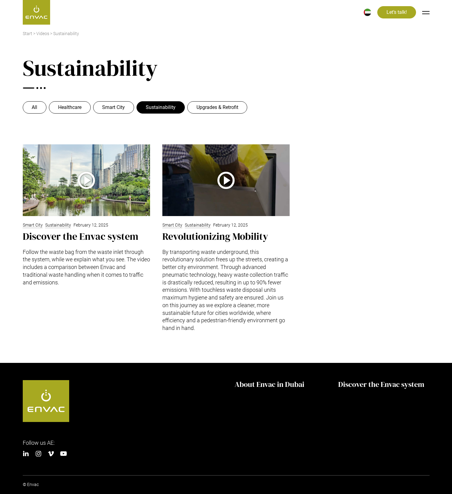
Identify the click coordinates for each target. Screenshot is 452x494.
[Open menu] (426, 12)
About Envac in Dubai (269, 384)
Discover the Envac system (381, 384)
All (34, 107)
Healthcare (69, 107)
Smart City (113, 107)
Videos (42, 33)
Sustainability (161, 107)
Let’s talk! (397, 12)
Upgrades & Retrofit (217, 107)
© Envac (31, 484)
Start (27, 33)
